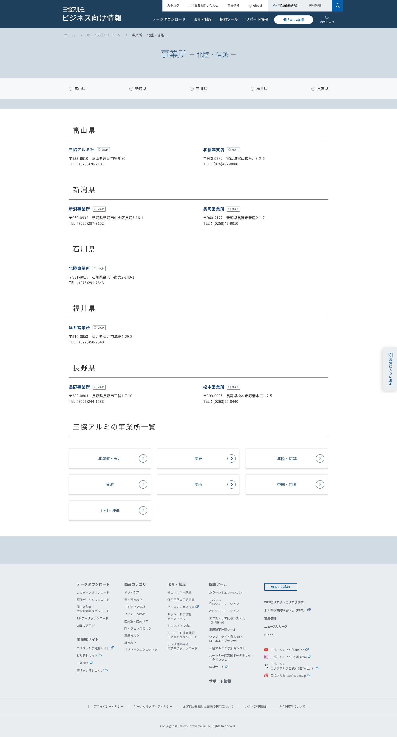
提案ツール (229, 19)
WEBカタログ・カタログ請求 (284, 602)
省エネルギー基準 (179, 592)
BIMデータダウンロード (92, 618)
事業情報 (270, 618)
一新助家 (83, 663)
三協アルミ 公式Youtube (287, 650)
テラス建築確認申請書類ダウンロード (182, 646)
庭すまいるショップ (90, 670)
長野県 (322, 88)
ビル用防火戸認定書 (180, 607)
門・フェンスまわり (137, 628)
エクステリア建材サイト (93, 648)
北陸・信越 (287, 458)
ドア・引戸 (131, 592)
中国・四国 (287, 484)
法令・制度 (202, 19)
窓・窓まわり (133, 599)
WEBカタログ (86, 625)
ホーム (70, 34)
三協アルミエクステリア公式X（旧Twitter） (293, 666)
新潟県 (140, 88)
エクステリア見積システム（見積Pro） (227, 620)
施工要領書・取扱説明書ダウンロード (93, 609)
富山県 (80, 88)
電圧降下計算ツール (222, 629)
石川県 (201, 88)
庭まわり (130, 642)
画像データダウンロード (93, 599)
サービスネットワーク (103, 34)
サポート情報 (257, 19)
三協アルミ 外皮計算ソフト (227, 648)
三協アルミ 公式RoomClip (288, 675)
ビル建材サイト (87, 655)
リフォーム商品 (134, 614)
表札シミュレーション (224, 611)
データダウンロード (169, 19)
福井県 (262, 88)
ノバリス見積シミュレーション (224, 601)
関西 (198, 484)
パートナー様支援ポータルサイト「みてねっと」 (231, 657)
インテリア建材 (134, 607)
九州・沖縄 (110, 510)
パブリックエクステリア (140, 650)
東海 (110, 484)
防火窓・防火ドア (136, 621)
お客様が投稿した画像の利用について (208, 706)
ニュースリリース (276, 626)
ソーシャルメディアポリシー (153, 706)
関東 (198, 458)
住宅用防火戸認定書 (180, 599)
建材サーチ (216, 667)
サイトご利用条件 (256, 706)
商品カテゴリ (135, 584)
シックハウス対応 (179, 625)
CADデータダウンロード (93, 592)
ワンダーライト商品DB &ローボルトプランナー (226, 638)
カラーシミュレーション (225, 592)
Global (269, 635)
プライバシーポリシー (109, 706)
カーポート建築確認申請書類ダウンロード (182, 634)
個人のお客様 (293, 19)
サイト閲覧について (291, 706)
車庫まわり (131, 635)
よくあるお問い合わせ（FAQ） (285, 610)
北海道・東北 (110, 458)
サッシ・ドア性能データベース (179, 616)
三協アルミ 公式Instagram (289, 657)
